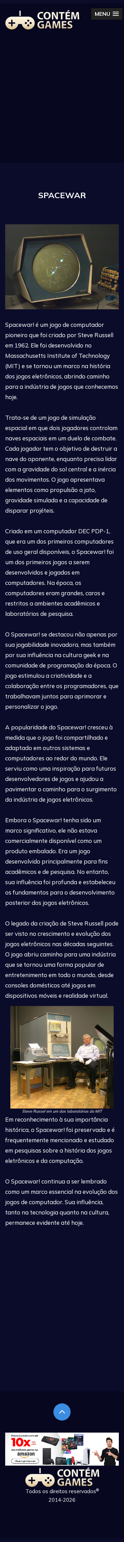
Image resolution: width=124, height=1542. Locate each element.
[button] (106, 14)
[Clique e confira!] (62, 1463)
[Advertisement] (62, 101)
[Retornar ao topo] (62, 1412)
